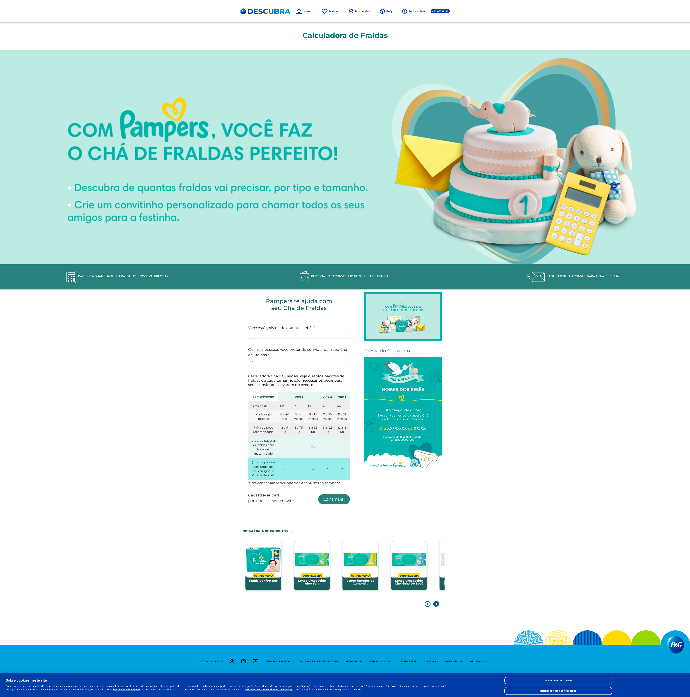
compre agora (263, 575)
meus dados (478, 661)
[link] (232, 661)
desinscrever (408, 661)
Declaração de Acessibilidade (318, 661)
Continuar (334, 499)
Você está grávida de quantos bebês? (281, 328)
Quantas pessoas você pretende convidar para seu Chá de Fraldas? (297, 352)
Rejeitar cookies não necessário (558, 690)
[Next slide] (435, 604)
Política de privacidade (126, 689)
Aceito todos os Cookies (558, 680)
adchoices (431, 661)
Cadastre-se (440, 11)
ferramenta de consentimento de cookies (268, 689)
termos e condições (279, 661)
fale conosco (454, 661)
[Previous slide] (428, 604)
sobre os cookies (380, 661)
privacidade (354, 661)
